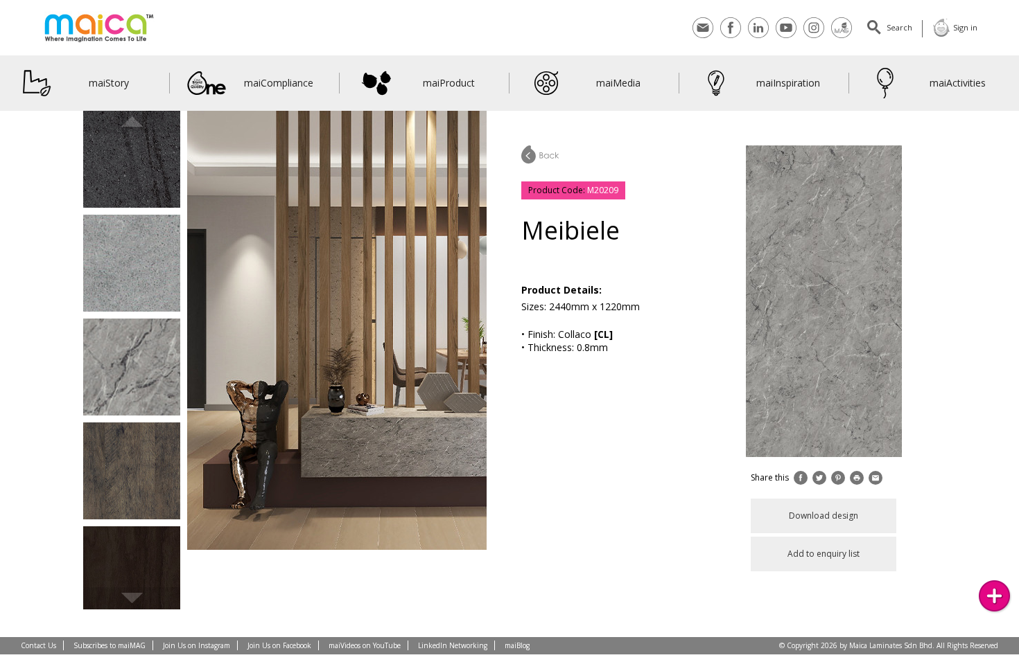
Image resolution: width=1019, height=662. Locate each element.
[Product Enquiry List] (994, 596)
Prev (131, 122)
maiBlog (517, 645)
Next (131, 598)
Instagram (813, 19)
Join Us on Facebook (279, 645)
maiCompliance (278, 82)
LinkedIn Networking (452, 645)
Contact (702, 19)
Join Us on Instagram (196, 645)
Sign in (965, 27)
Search (899, 27)
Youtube (786, 19)
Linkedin (758, 19)
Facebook (730, 19)
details (132, 172)
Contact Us (38, 645)
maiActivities (958, 82)
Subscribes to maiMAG (109, 645)
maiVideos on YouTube (365, 645)
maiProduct (449, 82)
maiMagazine (841, 19)
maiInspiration (788, 82)
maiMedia (618, 82)
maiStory (109, 82)
